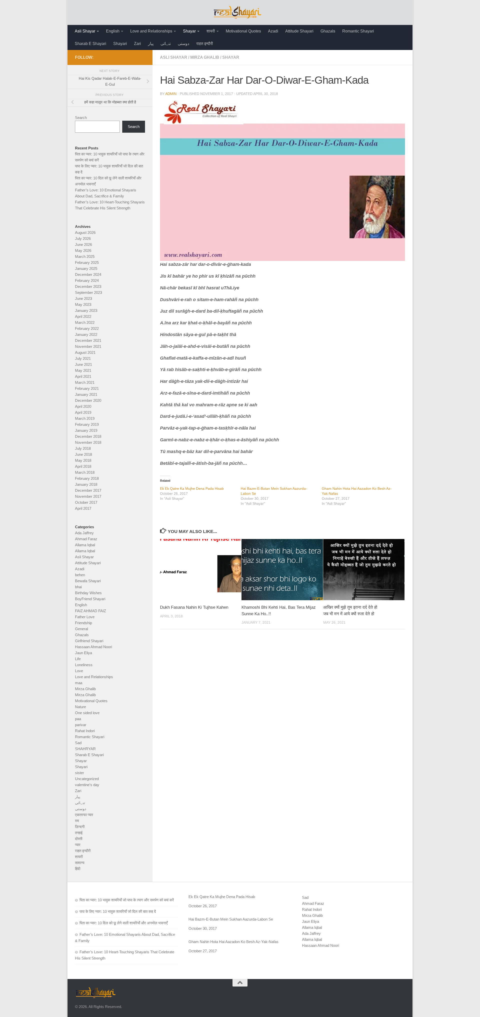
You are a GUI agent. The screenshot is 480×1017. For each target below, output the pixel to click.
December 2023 (88, 286)
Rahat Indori (85, 731)
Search (81, 117)
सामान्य (79, 863)
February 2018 (87, 478)
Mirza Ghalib (204, 57)
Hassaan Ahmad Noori (93, 647)
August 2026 (85, 232)
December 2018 (88, 436)
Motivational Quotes (243, 31)
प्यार (77, 845)
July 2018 (83, 448)
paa (78, 719)
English (113, 31)
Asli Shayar (85, 31)
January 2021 (86, 394)
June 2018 (83, 454)
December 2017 (88, 490)
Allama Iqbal (85, 545)
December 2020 (88, 400)
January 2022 (86, 334)
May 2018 (83, 460)
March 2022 (84, 322)
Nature (80, 707)
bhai (78, 587)
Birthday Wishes (88, 593)
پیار (151, 43)
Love (79, 671)
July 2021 (83, 358)
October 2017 (86, 502)
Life (78, 659)
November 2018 (88, 442)
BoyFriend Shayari (90, 599)
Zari (137, 43)
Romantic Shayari (358, 31)
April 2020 (83, 406)
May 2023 (83, 304)
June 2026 (83, 244)
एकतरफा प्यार (84, 815)
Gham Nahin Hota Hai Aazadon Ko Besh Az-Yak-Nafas (233, 942)
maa (78, 683)
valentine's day (87, 785)
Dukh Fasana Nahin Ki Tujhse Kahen (194, 607)
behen (80, 575)
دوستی (183, 43)
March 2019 (84, 418)
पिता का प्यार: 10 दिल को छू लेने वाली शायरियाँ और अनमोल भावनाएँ (124, 923)
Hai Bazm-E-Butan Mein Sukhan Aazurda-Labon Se (230, 919)
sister (79, 773)
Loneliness (83, 665)
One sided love (87, 713)
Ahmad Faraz (86, 539)
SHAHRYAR (85, 749)
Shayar (189, 31)
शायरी (210, 31)
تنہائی (165, 43)
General (81, 629)
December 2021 (88, 340)
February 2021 (87, 388)
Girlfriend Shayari (89, 641)
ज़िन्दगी (79, 827)
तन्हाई (78, 833)
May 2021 (83, 370)
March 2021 (84, 382)
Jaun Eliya (83, 653)
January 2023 (86, 310)
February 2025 (87, 262)
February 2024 (87, 280)
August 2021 (85, 352)
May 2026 (83, 250)
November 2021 (88, 346)
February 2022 (87, 328)
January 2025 (86, 268)
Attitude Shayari (299, 31)
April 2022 (83, 316)
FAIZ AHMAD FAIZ (90, 611)
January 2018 (86, 484)
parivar (80, 725)
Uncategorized (87, 779)
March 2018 (84, 472)
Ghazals (327, 31)
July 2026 (83, 238)
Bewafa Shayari (88, 581)
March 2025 (84, 256)
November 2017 (88, 496)
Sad (78, 743)
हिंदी (77, 869)
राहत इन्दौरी (204, 43)
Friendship (83, 623)
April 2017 (83, 508)
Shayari (120, 43)
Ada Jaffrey (84, 533)
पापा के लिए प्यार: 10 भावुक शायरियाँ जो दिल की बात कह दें (118, 911)
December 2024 (88, 274)
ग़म (77, 821)
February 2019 (87, 424)
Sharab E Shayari (90, 43)
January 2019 (86, 430)
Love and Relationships (151, 31)
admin (170, 94)
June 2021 (83, 364)
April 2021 (83, 376)
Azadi (273, 31)
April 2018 (83, 466)
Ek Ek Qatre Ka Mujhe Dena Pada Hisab (192, 489)
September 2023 (88, 292)
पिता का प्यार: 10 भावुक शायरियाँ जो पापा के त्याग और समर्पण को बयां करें (127, 900)
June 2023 (83, 298)
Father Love (84, 617)
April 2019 (83, 412)
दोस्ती (78, 839)
